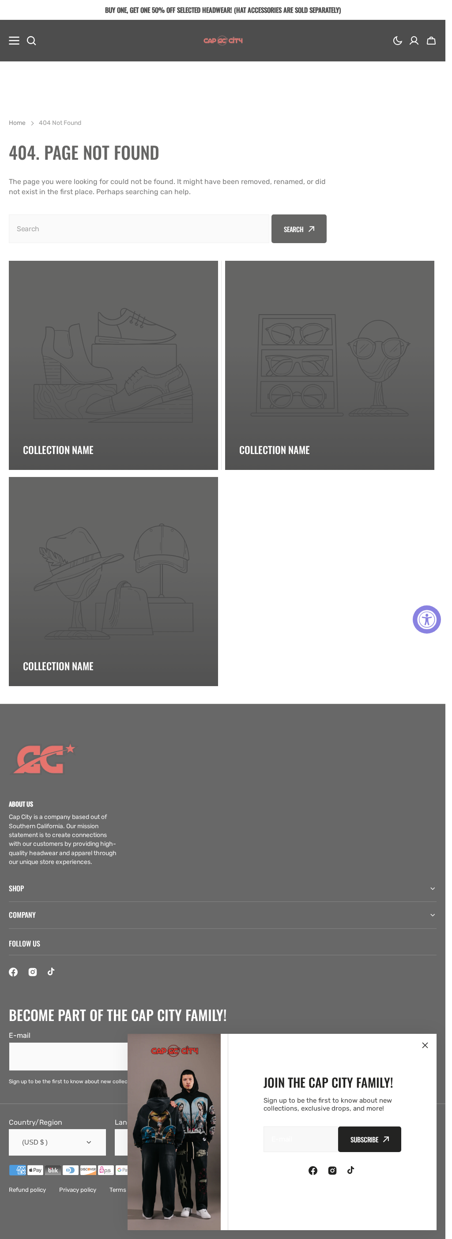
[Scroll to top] (434, 1227)
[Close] (425, 1045)
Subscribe (364, 1139)
